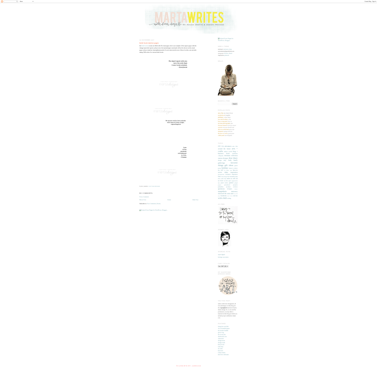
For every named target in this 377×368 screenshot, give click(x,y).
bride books (144, 46)
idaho (226, 172)
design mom (221, 340)
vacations (223, 196)
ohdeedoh (221, 338)
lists (219, 176)
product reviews (232, 187)
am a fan (235, 146)
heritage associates (223, 257)
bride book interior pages (149, 43)
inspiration (234, 172)
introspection (221, 174)
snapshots (222, 191)
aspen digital (221, 254)
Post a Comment (144, 197)
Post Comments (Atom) (154, 203)
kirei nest (220, 350)
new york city (222, 178)
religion (236, 189)
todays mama (221, 352)
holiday (225, 168)
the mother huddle (223, 330)
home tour (229, 170)
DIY (219, 146)
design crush (221, 342)
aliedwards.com (222, 336)
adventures (228, 146)
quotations (221, 189)
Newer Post (142, 200)
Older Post (195, 200)
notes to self (231, 178)
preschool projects (231, 185)
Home (169, 200)
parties (231, 183)
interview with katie (223, 354)
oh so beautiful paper (224, 328)
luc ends (220, 348)
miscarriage (224, 176)
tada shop (220, 346)
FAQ (222, 146)
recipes (229, 189)
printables (220, 187)
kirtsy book (221, 344)
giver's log (221, 332)
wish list (235, 196)
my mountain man (232, 176)
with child (222, 198)
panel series (224, 183)
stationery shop (227, 49)
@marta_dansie (228, 53)
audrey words (228, 151)
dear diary (233, 158)
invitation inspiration (232, 174)
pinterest (226, 55)
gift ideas (229, 165)
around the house (224, 149)
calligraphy (220, 155)
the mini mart (229, 193)
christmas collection (231, 155)
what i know (230, 195)
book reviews (232, 153)
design (220, 160)
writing (229, 198)
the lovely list (222, 334)
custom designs (154, 186)
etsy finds (227, 160)
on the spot (227, 180)
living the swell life (223, 326)
